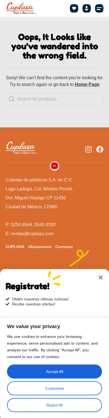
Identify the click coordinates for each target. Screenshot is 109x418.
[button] (99, 8)
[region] (54, 367)
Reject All (54, 405)
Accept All (54, 371)
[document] (54, 209)
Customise (54, 388)
